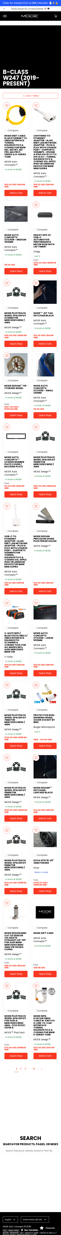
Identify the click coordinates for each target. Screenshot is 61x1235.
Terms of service (48, 1232)
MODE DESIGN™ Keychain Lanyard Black (43, 790)
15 (34, 1068)
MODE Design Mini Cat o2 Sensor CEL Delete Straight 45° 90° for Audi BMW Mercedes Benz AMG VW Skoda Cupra (15, 941)
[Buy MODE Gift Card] (45, 912)
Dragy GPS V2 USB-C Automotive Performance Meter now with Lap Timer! (43, 240)
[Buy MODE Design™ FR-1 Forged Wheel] (16, 364)
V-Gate (8, 656)
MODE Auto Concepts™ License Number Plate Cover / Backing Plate (14, 462)
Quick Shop (16, 271)
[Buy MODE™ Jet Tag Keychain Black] (45, 292)
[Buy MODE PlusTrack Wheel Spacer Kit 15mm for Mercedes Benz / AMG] (45, 436)
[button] (55, 16)
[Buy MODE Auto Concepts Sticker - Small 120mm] (45, 364)
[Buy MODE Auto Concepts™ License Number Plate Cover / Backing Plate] (16, 436)
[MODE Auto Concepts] (30, 16)
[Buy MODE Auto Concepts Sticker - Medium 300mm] (16, 214)
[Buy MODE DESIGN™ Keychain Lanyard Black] (45, 766)
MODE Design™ (13, 327)
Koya (36, 867)
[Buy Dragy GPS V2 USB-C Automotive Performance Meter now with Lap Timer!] (45, 214)
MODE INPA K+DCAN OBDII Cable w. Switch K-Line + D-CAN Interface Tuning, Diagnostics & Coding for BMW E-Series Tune (44, 1025)
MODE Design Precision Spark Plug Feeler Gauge (45, 539)
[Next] (43, 1069)
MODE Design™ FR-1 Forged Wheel (15, 387)
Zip (21, 1232)
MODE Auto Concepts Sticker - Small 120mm (43, 389)
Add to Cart (16, 193)
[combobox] (30, 1151)
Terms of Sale (31, 1232)
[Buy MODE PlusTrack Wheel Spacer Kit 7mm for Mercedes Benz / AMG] (16, 694)
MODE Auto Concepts (13, 1226)
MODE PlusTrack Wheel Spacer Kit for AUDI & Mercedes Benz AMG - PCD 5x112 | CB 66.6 (15, 1021)
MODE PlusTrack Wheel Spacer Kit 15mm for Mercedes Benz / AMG (44, 462)
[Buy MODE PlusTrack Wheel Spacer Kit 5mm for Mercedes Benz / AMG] (16, 839)
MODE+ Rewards (10, 1232)
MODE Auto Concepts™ (11, 163)
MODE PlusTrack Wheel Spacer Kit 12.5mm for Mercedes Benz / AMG (15, 317)
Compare (13, 130)
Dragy (36, 251)
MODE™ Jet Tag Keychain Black (43, 314)
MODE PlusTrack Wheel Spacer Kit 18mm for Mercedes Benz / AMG (15, 792)
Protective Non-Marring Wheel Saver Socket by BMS (44, 718)
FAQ (5, 1230)
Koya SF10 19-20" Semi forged (43, 861)
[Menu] (5, 16)
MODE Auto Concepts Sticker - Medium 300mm (15, 238)
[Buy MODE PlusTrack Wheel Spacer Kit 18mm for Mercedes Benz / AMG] (16, 766)
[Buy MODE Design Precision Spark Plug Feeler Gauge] (45, 515)
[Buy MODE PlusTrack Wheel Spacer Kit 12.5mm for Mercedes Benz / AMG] (16, 292)
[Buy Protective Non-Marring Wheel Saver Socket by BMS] (45, 694)
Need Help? (13, 1230)
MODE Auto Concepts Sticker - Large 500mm (43, 637)
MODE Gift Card (43, 933)
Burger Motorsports (44, 727)
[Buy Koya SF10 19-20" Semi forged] (45, 839)
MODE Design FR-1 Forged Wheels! (27, 8)
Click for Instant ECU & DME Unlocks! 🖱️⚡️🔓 (30, 3)
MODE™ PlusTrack (14, 1032)
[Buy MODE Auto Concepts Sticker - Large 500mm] (45, 612)
